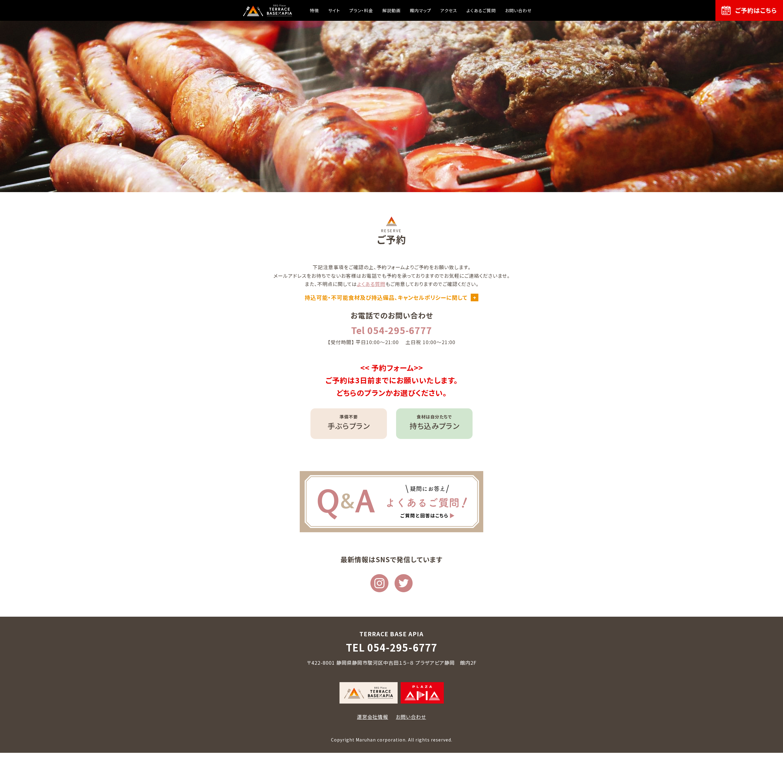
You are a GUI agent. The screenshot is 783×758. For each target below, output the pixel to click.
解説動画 (391, 10)
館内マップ (420, 10)
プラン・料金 (361, 10)
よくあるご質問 (481, 10)
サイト (334, 10)
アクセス (448, 10)
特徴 (314, 10)
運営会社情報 (372, 716)
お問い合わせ (518, 10)
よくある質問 (371, 284)
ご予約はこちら (756, 10)
